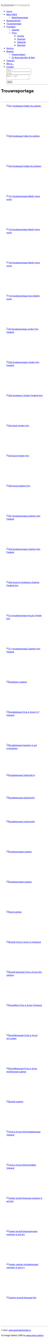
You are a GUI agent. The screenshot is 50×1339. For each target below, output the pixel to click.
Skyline (9, 48)
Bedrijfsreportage (20, 17)
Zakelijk (15, 29)
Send (9, 82)
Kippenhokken (18, 54)
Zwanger (21, 39)
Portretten (11, 26)
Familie (20, 35)
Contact (10, 66)
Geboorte (21, 42)
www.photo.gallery (35, 1335)
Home (9, 11)
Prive (14, 32)
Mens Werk (11, 14)
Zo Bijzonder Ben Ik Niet (23, 57)
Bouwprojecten (13, 20)
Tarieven (10, 60)
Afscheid (21, 45)
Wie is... (10, 63)
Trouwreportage (13, 23)
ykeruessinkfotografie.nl (20, 1330)
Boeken (10, 51)
